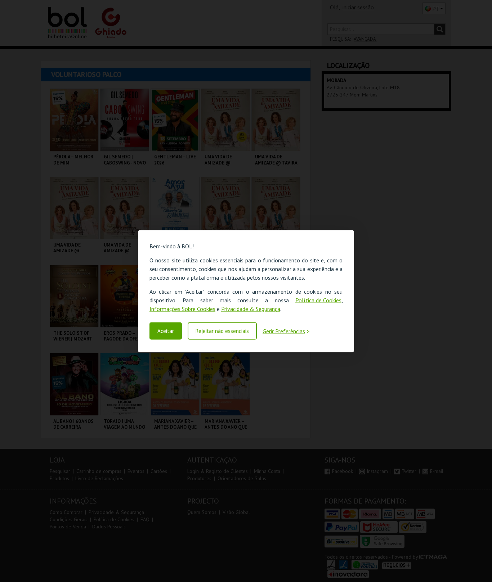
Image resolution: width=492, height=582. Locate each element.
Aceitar (165, 331)
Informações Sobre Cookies (182, 308)
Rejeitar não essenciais (222, 331)
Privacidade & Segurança (250, 308)
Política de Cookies (318, 299)
